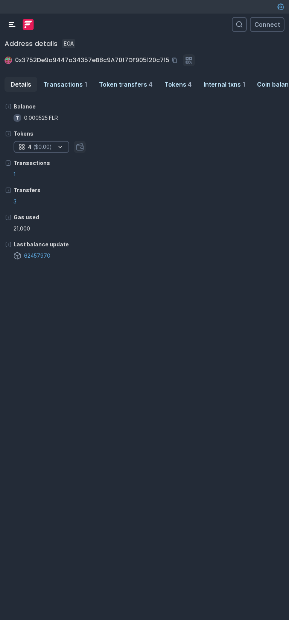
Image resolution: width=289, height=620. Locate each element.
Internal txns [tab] (224, 84)
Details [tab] (21, 84)
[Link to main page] (28, 24)
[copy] (176, 60)
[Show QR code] (189, 60)
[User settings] (280, 7)
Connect (267, 24)
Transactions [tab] (65, 84)
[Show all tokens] (80, 147)
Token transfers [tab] (125, 84)
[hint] (8, 106)
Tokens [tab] (178, 84)
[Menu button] (12, 24)
